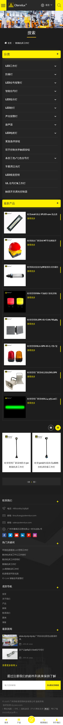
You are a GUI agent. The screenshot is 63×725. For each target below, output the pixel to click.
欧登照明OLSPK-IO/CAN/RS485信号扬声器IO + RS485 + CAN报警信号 (42, 320)
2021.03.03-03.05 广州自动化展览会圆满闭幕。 (38, 637)
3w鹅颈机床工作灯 (10, 569)
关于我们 (6, 599)
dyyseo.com (16, 705)
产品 (4, 603)
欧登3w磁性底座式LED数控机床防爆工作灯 (46, 465)
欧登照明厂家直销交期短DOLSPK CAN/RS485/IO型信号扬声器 (42, 372)
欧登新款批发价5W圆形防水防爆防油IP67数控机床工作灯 (42, 267)
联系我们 (6, 613)
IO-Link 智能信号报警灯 (13, 578)
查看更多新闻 (8, 665)
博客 (4, 622)
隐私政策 (25, 709)
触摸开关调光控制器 (16, 191)
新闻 (4, 608)
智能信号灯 (11, 91)
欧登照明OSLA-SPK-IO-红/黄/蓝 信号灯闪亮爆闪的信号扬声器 (42, 346)
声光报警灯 (11, 116)
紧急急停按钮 (12, 141)
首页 (10, 43)
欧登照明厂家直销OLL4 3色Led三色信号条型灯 (42, 399)
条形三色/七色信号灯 (17, 158)
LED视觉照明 (12, 174)
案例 (4, 618)
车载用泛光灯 (12, 166)
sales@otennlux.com (22, 522)
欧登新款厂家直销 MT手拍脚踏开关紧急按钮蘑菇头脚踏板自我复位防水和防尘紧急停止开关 (42, 241)
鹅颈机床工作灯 (9, 564)
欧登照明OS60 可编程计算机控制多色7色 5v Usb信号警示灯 (42, 293)
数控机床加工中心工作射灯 (14, 555)
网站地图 (8, 709)
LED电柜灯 (11, 132)
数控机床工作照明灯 (11, 559)
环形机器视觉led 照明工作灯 (15, 550)
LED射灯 (10, 107)
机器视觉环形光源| (10, 573)
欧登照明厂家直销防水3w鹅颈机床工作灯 (16, 465)
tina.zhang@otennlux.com (24, 515)
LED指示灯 (11, 99)
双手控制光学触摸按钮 (17, 149)
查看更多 (31, 218)
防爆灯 (9, 74)
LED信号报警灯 (13, 82)
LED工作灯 (11, 65)
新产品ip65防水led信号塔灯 (31, 650)
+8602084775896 (21, 508)
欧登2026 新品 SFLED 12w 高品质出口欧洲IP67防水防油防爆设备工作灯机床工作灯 (42, 214)
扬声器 (9, 124)
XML (16, 709)
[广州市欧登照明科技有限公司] (17, 5)
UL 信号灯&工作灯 (15, 183)
